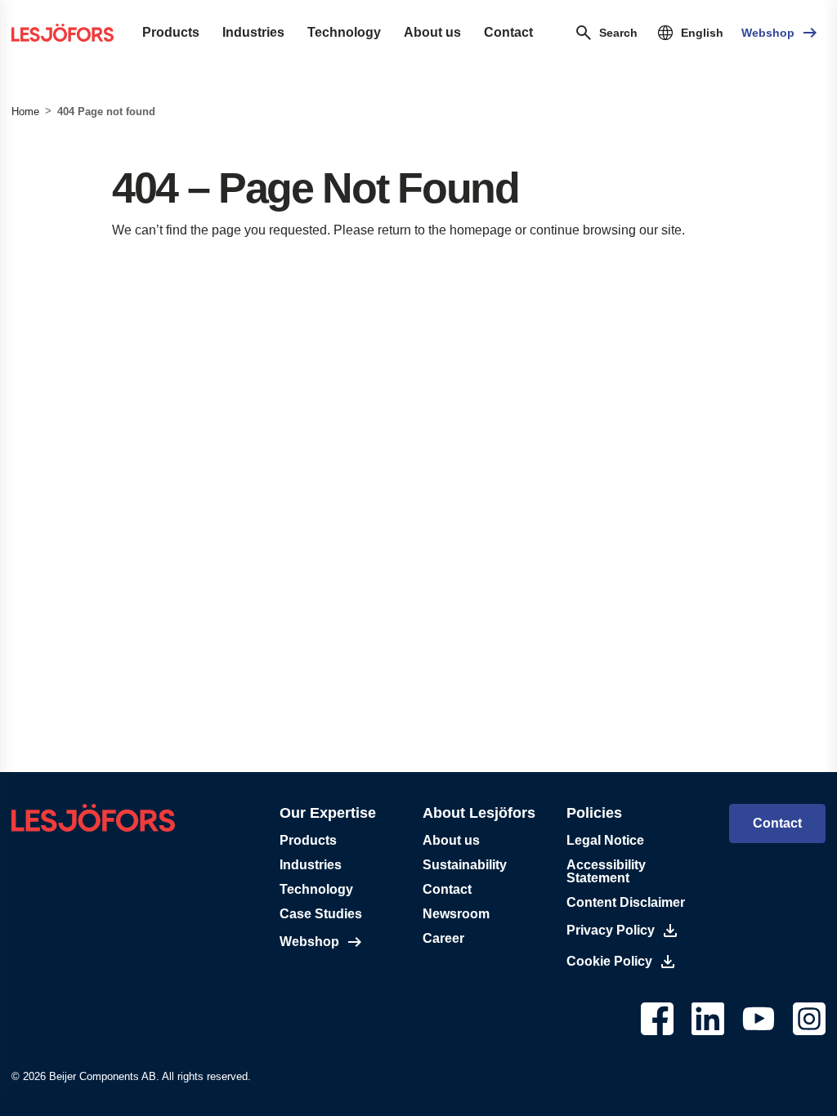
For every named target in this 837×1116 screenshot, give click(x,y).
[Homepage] (62, 33)
